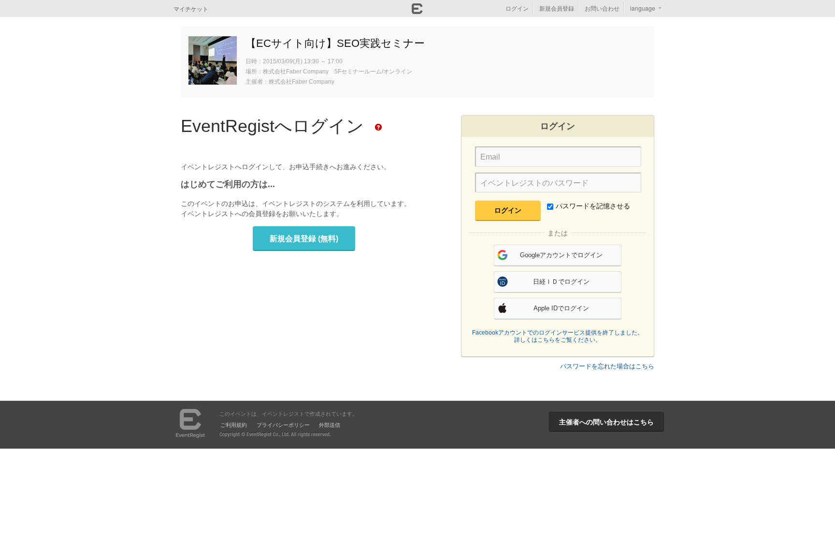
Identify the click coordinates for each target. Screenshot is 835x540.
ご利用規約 (233, 424)
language (642, 8)
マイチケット (190, 8)
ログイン (517, 8)
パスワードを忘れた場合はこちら (607, 366)
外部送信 (329, 424)
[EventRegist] (417, 11)
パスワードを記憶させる (593, 206)
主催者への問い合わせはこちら (606, 421)
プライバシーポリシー (283, 424)
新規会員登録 (556, 8)
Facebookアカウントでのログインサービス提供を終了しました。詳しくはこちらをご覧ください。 (557, 336)
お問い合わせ (602, 8)
